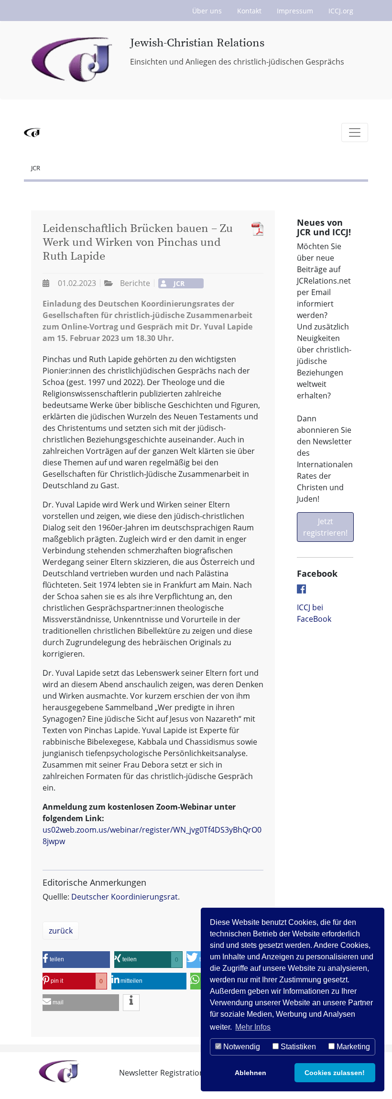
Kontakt (249, 10)
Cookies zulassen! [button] (335, 1073)
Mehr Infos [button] (253, 1027)
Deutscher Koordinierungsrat (124, 896)
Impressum (295, 10)
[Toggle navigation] (354, 132)
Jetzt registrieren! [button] (325, 527)
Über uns (207, 10)
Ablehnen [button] (250, 1073)
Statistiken (297, 1047)
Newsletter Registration (161, 1072)
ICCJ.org (340, 10)
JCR (35, 168)
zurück (61, 930)
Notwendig (240, 1047)
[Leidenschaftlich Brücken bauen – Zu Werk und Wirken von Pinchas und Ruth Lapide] (255, 229)
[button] (76, 959)
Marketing (352, 1047)
